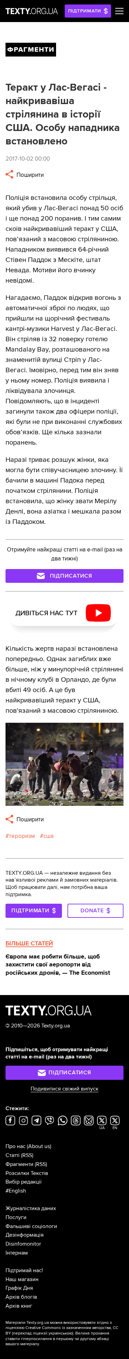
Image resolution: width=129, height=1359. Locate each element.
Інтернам (17, 1252)
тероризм (22, 836)
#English (16, 1190)
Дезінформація (25, 1234)
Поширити (29, 175)
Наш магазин (22, 1279)
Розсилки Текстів (27, 1173)
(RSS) (27, 1155)
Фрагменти (19, 1164)
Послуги (16, 1217)
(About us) (39, 1146)
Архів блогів (21, 1297)
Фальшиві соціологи (31, 1226)
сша (48, 836)
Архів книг (19, 1305)
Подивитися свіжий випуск (64, 1088)
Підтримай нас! (24, 1270)
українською (60, 1333)
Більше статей (29, 943)
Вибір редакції (24, 1181)
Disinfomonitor (23, 1243)
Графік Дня (19, 1288)
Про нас (15, 1146)
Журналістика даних (31, 1208)
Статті (13, 1155)
